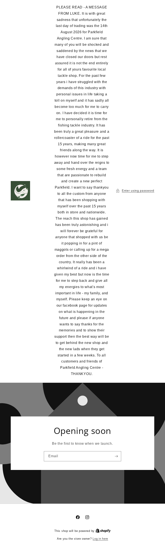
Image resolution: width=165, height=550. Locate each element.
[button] (135, 190)
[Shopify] (103, 531)
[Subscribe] (116, 456)
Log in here (100, 538)
